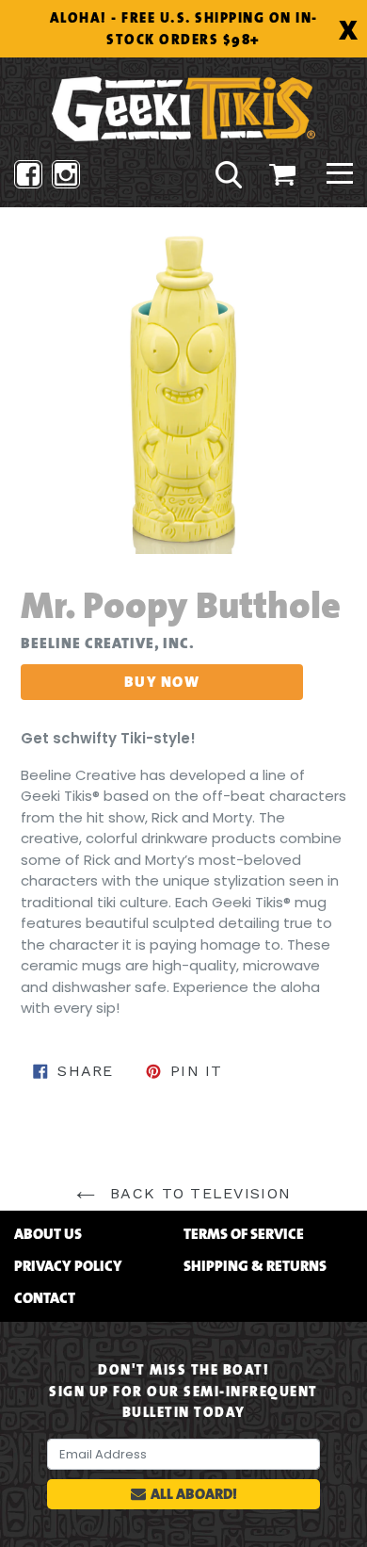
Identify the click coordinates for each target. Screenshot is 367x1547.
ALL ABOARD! (194, 1493)
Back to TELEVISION (197, 1193)
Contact (44, 1298)
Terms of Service (244, 1234)
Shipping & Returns (255, 1266)
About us (48, 1234)
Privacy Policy (68, 1266)
